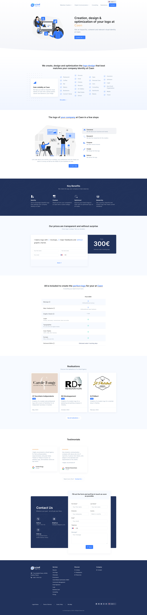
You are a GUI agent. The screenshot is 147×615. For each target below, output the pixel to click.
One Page (55, 572)
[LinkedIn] (96, 604)
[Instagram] (104, 604)
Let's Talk (74, 166)
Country (92, 511)
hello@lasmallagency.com (58, 524)
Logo (54, 587)
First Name (74, 503)
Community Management (59, 582)
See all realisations (73, 418)
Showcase (55, 575)
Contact (112, 5)
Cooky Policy (59, 604)
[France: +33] (62, 254)
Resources (78, 575)
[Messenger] (101, 604)
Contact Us (79, 37)
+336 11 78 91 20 (40, 524)
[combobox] (48, 240)
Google (37, 468)
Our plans (63, 100)
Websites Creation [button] (65, 5)
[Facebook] (99, 604)
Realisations (104, 5)
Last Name (93, 503)
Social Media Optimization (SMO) (61, 579)
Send (58, 263)
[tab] (99, 130)
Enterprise (73, 511)
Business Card (56, 589)
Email (73, 518)
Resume (55, 570)
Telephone (74, 525)
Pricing (54, 594)
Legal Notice (35, 604)
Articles (78, 570)
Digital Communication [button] (81, 5)
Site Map (70, 604)
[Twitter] (106, 604)
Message (74, 532)
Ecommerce (55, 577)
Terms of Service (47, 604)
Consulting (95, 5)
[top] (143, 607)
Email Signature (56, 584)
